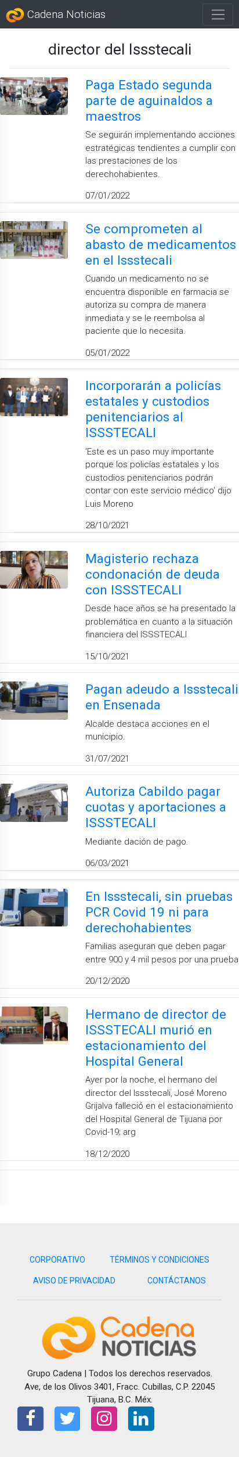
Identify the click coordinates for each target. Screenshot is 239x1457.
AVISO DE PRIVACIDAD (74, 1280)
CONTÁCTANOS (176, 1280)
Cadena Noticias (65, 14)
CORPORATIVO (57, 1259)
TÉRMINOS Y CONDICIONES (159, 1259)
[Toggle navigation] (217, 14)
